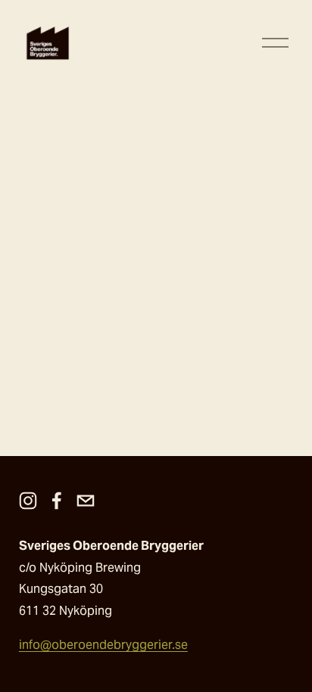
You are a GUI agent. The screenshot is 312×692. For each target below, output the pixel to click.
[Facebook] (57, 501)
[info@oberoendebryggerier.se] (85, 501)
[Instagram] (28, 501)
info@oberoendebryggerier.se (103, 645)
